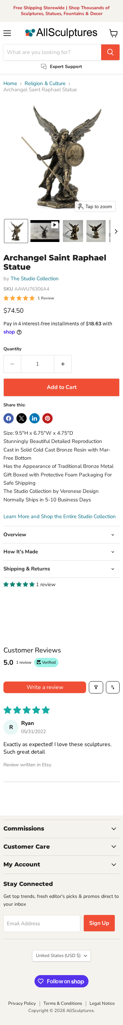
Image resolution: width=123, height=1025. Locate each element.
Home (10, 83)
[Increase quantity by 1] (63, 364)
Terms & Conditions (62, 1003)
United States (58, 956)
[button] (16, 231)
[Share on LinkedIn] (34, 418)
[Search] (110, 52)
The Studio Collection (35, 278)
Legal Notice (102, 1003)
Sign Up (99, 923)
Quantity (12, 349)
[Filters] (96, 687)
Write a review (45, 687)
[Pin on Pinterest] (47, 418)
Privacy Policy (22, 1003)
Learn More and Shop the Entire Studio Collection (59, 516)
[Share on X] (21, 418)
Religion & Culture (45, 83)
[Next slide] (115, 231)
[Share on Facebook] (8, 418)
